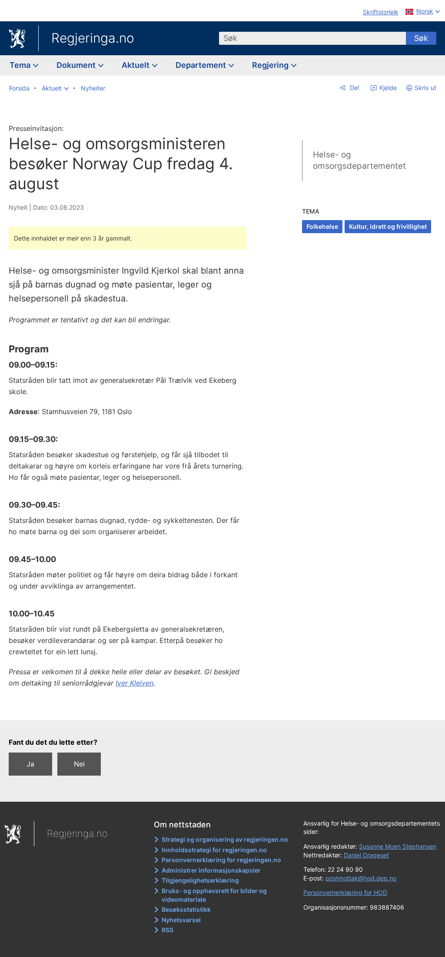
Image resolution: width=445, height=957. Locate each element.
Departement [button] (202, 65)
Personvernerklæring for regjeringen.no (221, 859)
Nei (79, 764)
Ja (30, 764)
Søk (421, 38)
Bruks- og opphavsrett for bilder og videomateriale (214, 895)
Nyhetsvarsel (181, 920)
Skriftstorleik (381, 12)
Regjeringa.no (92, 38)
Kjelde (387, 87)
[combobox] (312, 38)
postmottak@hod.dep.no (360, 878)
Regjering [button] (271, 65)
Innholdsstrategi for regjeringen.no (214, 849)
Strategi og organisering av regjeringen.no (225, 839)
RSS (167, 930)
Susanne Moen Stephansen (397, 846)
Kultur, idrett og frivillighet (388, 226)
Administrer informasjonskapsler (211, 870)
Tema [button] (21, 65)
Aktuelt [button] (136, 65)
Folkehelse (322, 226)
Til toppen (133, 707)
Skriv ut (425, 87)
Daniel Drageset (366, 855)
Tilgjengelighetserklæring (200, 880)
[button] (55, 88)
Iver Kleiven (134, 683)
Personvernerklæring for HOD (345, 892)
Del (353, 87)
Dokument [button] (76, 65)
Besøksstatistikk (186, 909)
